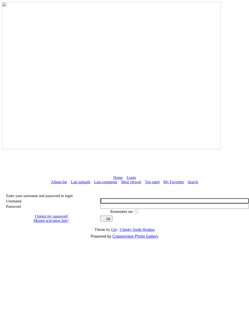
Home (118, 177)
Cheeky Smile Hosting (137, 229)
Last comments (105, 182)
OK (108, 219)
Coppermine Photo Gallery (135, 236)
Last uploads (80, 182)
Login (131, 177)
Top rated (152, 182)
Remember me (122, 212)
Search (193, 182)
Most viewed (131, 182)
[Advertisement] (124, 160)
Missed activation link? (51, 220)
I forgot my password (51, 216)
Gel (114, 229)
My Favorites (173, 182)
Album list (59, 182)
